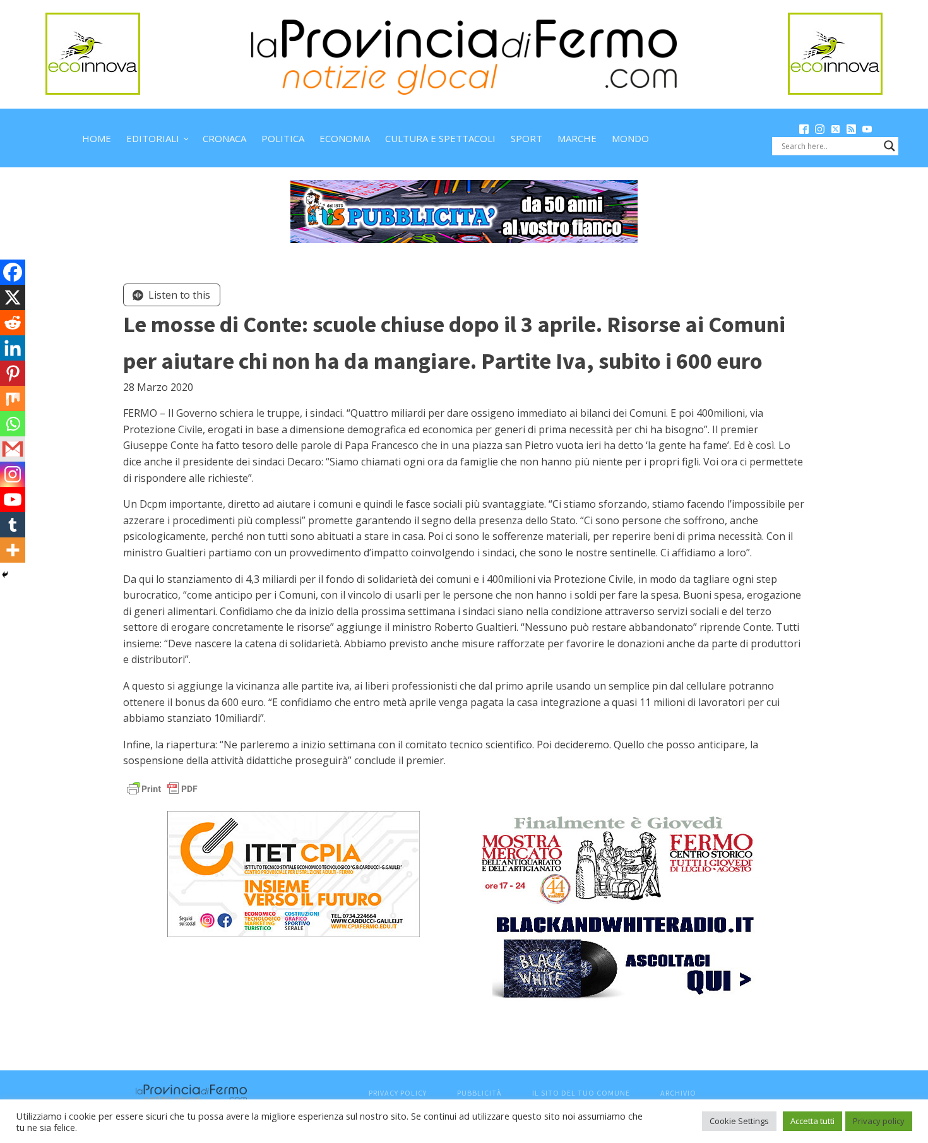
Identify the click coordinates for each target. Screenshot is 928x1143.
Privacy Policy (398, 1093)
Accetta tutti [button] (812, 1121)
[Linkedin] (12, 348)
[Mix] (12, 398)
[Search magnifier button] (889, 146)
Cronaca (224, 138)
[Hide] (5, 575)
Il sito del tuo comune (581, 1093)
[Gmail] (12, 449)
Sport (526, 138)
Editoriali (152, 138)
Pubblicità (479, 1093)
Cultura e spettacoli (440, 138)
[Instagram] (12, 474)
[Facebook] (12, 272)
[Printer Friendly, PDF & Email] (162, 788)
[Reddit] (12, 322)
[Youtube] (12, 499)
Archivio (678, 1093)
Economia (344, 138)
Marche (577, 138)
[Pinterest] (12, 373)
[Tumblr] (12, 524)
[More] (12, 550)
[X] (12, 297)
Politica (282, 138)
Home (96, 138)
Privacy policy (879, 1121)
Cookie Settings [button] (739, 1121)
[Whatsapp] (12, 423)
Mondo (630, 138)
